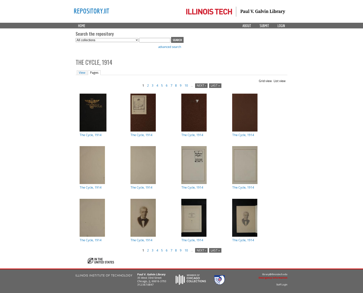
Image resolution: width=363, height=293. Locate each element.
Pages (95, 73)
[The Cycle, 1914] (93, 130)
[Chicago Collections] (191, 283)
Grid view (265, 81)
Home (81, 26)
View (82, 73)
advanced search (169, 47)
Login (281, 26)
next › (201, 85)
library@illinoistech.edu (274, 274)
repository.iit (91, 11)
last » (215, 85)
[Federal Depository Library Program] (219, 283)
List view (279, 81)
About (247, 26)
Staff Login (281, 284)
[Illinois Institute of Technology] (104, 276)
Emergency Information (273, 277)
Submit (264, 26)
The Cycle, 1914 (90, 135)
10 (186, 85)
